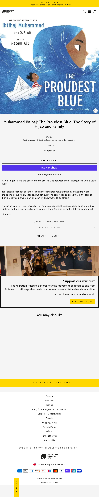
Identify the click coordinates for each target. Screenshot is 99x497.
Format (49, 145)
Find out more (82, 301)
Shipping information (49, 221)
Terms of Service (49, 435)
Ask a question (49, 227)
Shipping (41, 140)
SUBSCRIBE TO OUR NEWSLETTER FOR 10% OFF (49, 448)
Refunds (49, 431)
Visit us (49, 405)
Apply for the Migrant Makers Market (49, 409)
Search (49, 396)
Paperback (49, 150)
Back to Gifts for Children (51, 383)
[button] (51, 473)
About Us (49, 400)
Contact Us (49, 440)
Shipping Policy (49, 422)
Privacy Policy (49, 427)
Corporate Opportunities (49, 413)
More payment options (49, 174)
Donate (49, 418)
